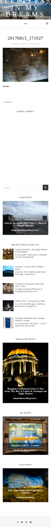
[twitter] (22, 503)
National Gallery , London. (25, 426)
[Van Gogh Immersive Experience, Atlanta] (25, 466)
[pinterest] (31, 503)
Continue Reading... (25, 478)
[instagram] (26, 503)
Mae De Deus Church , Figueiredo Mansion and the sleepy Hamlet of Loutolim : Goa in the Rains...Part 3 (26, 204)
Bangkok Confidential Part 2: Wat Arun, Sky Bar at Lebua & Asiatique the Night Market (25, 373)
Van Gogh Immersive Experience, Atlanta (25, 472)
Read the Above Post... (25, 431)
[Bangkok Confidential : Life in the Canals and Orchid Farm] (25, 341)
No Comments (34, 44)
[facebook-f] (18, 503)
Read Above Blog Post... (25, 379)
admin (9, 102)
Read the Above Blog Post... (25, 211)
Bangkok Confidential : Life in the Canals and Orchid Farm (25, 347)
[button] (6, 209)
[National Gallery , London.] (25, 417)
